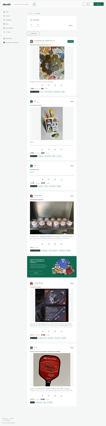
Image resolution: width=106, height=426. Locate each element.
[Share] (61, 85)
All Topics (31, 13)
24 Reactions (37, 183)
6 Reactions (37, 399)
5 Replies (47, 334)
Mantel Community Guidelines (8, 422)
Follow (71, 25)
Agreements (5, 418)
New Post (34, 33)
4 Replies (46, 88)
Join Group (70, 41)
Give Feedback (6, 420)
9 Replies (47, 399)
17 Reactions (37, 88)
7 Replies (48, 183)
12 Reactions (36, 247)
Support (11, 418)
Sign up (99, 4)
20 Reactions (37, 334)
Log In (88, 4)
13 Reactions (37, 153)
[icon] (42, 85)
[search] (34, 4)
